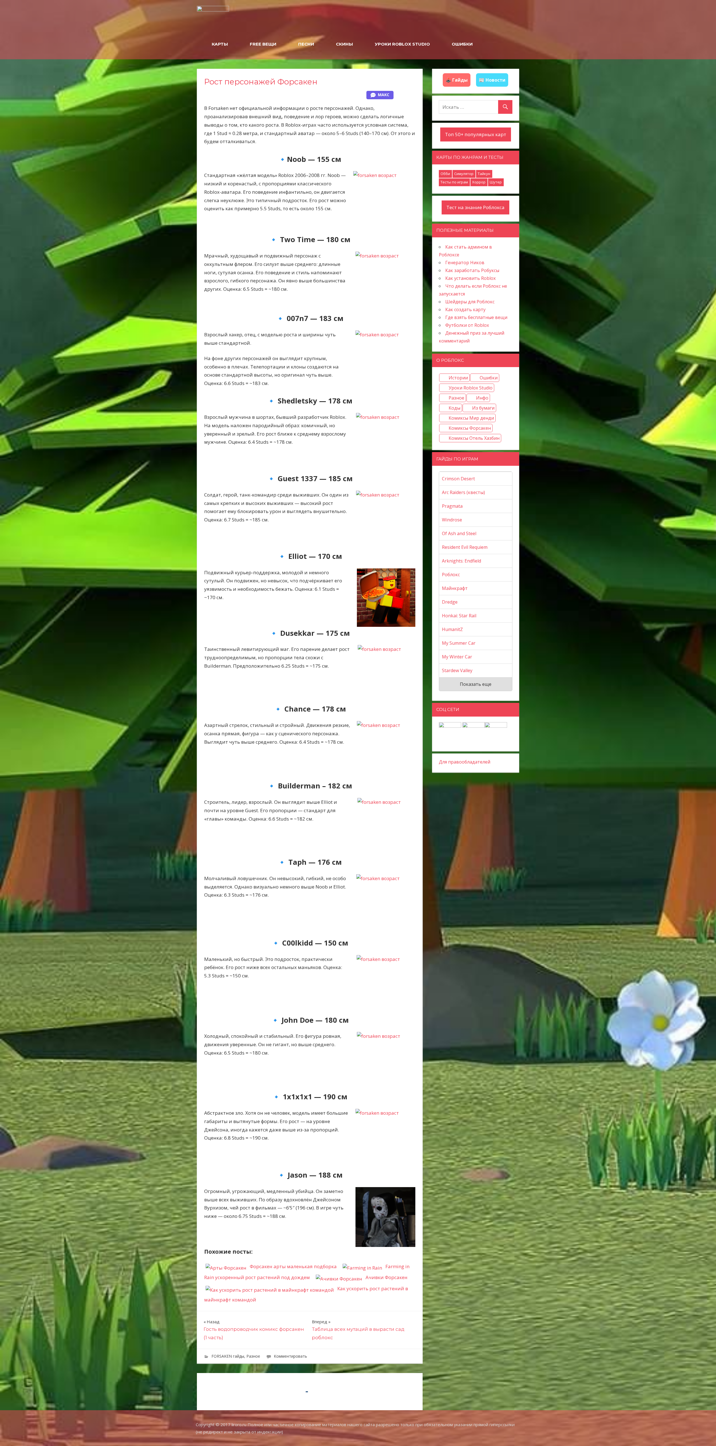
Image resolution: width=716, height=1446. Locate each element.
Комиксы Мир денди (471, 418)
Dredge (450, 602)
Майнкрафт (455, 588)
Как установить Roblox (470, 278)
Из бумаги (483, 408)
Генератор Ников (464, 262)
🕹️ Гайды (457, 80)
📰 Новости (492, 80)
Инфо (482, 398)
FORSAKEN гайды (227, 1356)
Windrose (452, 520)
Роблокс (451, 574)
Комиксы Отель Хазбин (474, 438)
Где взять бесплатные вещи (476, 317)
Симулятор (464, 173)
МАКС (383, 94)
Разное (253, 1356)
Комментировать (290, 1356)
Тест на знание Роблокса (475, 207)
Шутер (496, 182)
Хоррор (479, 182)
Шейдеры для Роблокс (469, 302)
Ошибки (489, 378)
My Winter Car (457, 657)
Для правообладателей (464, 762)
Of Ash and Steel (459, 533)
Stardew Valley (457, 670)
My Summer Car (458, 643)
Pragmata (452, 506)
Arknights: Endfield (461, 561)
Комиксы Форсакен (470, 428)
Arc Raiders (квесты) (463, 492)
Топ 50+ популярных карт (475, 134)
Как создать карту (465, 309)
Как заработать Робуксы (472, 270)
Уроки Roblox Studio (471, 388)
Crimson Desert (458, 479)
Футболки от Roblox (467, 325)
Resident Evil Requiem (464, 547)
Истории (458, 378)
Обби (445, 173)
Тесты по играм (454, 182)
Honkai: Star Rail (459, 616)
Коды (454, 408)
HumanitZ (452, 629)
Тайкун (484, 173)
